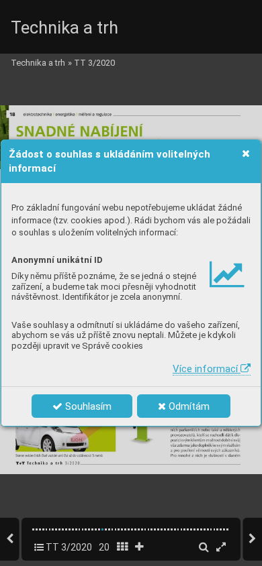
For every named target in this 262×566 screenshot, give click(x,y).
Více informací (207, 369)
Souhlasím (87, 406)
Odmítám (188, 406)
